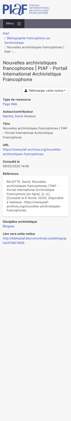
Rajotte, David (13, 116)
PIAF (6, 33)
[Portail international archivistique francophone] (35, 9)
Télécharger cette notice (45, 90)
